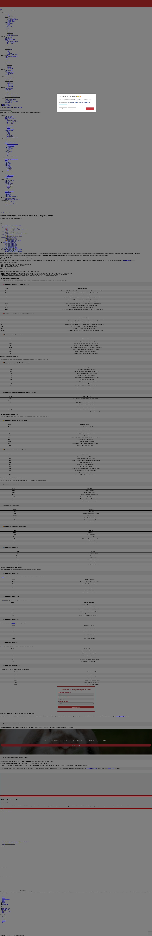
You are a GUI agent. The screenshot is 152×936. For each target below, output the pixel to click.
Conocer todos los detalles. (73, 102)
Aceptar (90, 108)
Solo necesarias (72, 108)
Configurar (63, 108)
